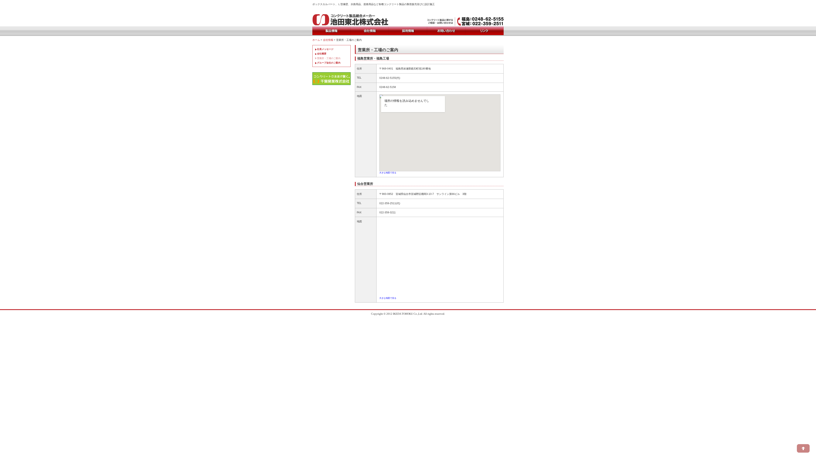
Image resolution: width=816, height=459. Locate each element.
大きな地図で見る (387, 172)
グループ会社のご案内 (328, 62)
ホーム (316, 39)
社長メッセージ (325, 49)
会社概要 (321, 53)
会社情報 (328, 39)
